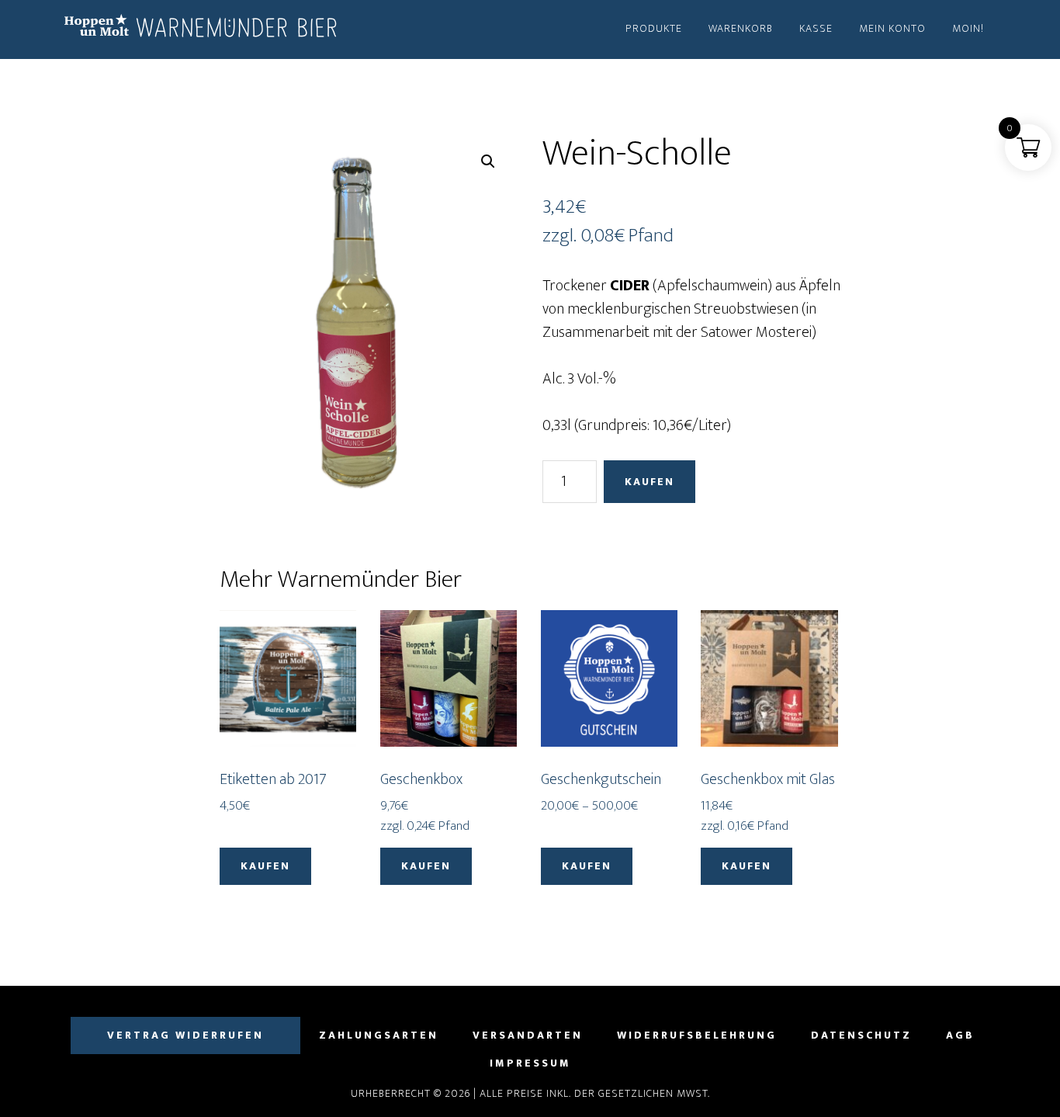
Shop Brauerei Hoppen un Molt (204, 29)
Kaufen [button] (265, 866)
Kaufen (649, 482)
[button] (488, 161)
